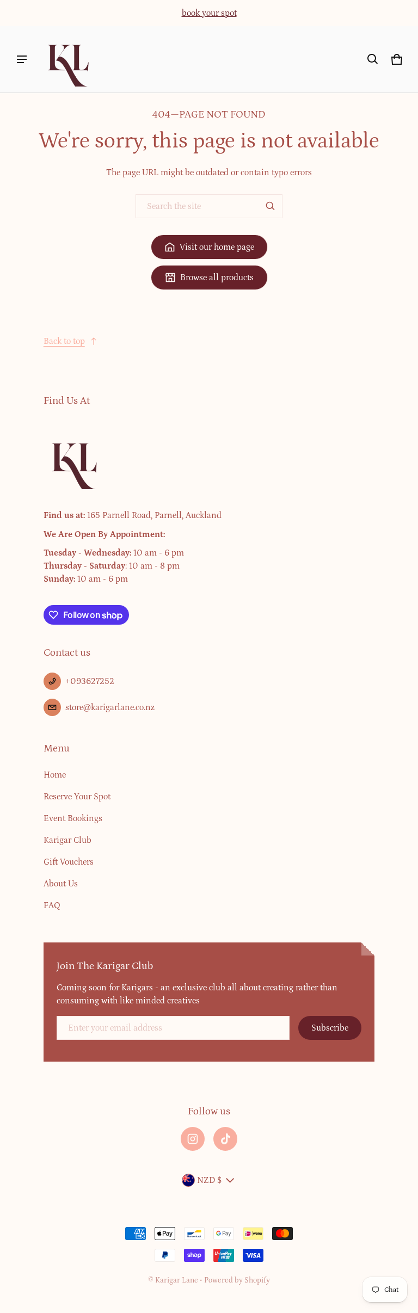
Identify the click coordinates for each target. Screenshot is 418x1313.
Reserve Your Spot (77, 797)
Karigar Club (67, 840)
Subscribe (329, 1028)
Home (55, 775)
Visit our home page (217, 247)
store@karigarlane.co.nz (110, 707)
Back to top (64, 341)
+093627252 (89, 681)
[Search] (270, 206)
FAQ (52, 905)
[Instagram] (193, 1139)
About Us (61, 884)
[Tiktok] (225, 1139)
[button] (373, 59)
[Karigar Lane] (67, 59)
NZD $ (209, 1180)
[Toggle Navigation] (22, 59)
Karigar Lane (176, 1280)
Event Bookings (73, 818)
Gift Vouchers (69, 862)
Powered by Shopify (237, 1280)
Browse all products (217, 277)
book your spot (209, 13)
